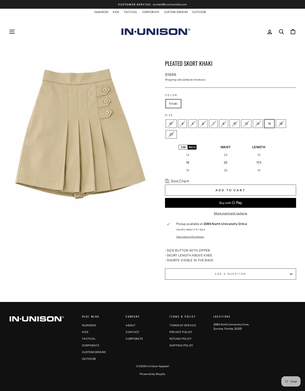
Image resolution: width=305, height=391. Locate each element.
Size (169, 115)
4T (171, 123)
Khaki (173, 104)
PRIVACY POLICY (180, 332)
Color (171, 95)
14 (258, 123)
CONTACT (132, 332)
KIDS (116, 12)
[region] (221, 158)
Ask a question (230, 273)
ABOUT (131, 325)
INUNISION (101, 12)
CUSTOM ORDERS (176, 12)
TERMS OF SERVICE (182, 325)
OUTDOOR (199, 12)
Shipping (170, 79)
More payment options (230, 213)
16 (269, 123)
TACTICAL (131, 12)
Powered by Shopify (152, 374)
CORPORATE (151, 12)
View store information (190, 236)
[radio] (183, 147)
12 (246, 123)
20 (171, 133)
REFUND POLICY (180, 338)
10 (235, 123)
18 (281, 123)
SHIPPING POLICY (181, 345)
